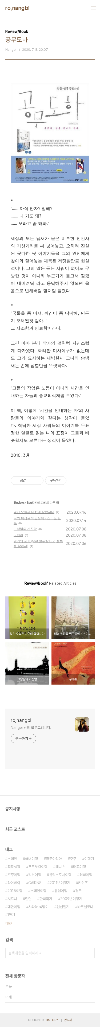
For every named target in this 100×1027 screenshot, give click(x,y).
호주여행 (13, 875)
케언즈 (83, 883)
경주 (78, 891)
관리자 (68, 1020)
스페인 (12, 859)
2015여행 (14, 891)
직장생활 (13, 867)
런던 (28, 899)
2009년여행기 (71, 899)
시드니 (12, 899)
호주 (73, 859)
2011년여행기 (60, 883)
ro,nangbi (17, 8)
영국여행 (85, 875)
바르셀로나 (85, 907)
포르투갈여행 (37, 867)
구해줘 (18, 535)
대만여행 (13, 907)
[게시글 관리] (37, 481)
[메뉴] (93, 8)
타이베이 (13, 883)
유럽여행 (60, 891)
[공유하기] (30, 481)
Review (19, 503)
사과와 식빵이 (38, 907)
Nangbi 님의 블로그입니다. (31, 727)
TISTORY (51, 1020)
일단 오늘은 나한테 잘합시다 (34, 512)
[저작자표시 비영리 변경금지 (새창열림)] (73, 480)
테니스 (60, 867)
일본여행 (34, 875)
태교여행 (79, 867)
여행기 (89, 859)
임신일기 (63, 907)
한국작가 (45, 899)
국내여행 (31, 859)
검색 (89, 953)
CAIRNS (35, 883)
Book (30, 503)
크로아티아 (54, 859)
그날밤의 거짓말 (25, 529)
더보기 (9, 923)
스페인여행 (38, 891)
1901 (11, 914)
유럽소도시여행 (60, 875)
